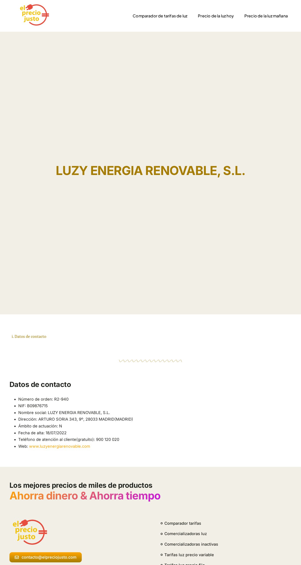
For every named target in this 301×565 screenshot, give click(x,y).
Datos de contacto (30, 336)
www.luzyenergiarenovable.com (59, 446)
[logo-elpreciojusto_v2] (33, 6)
